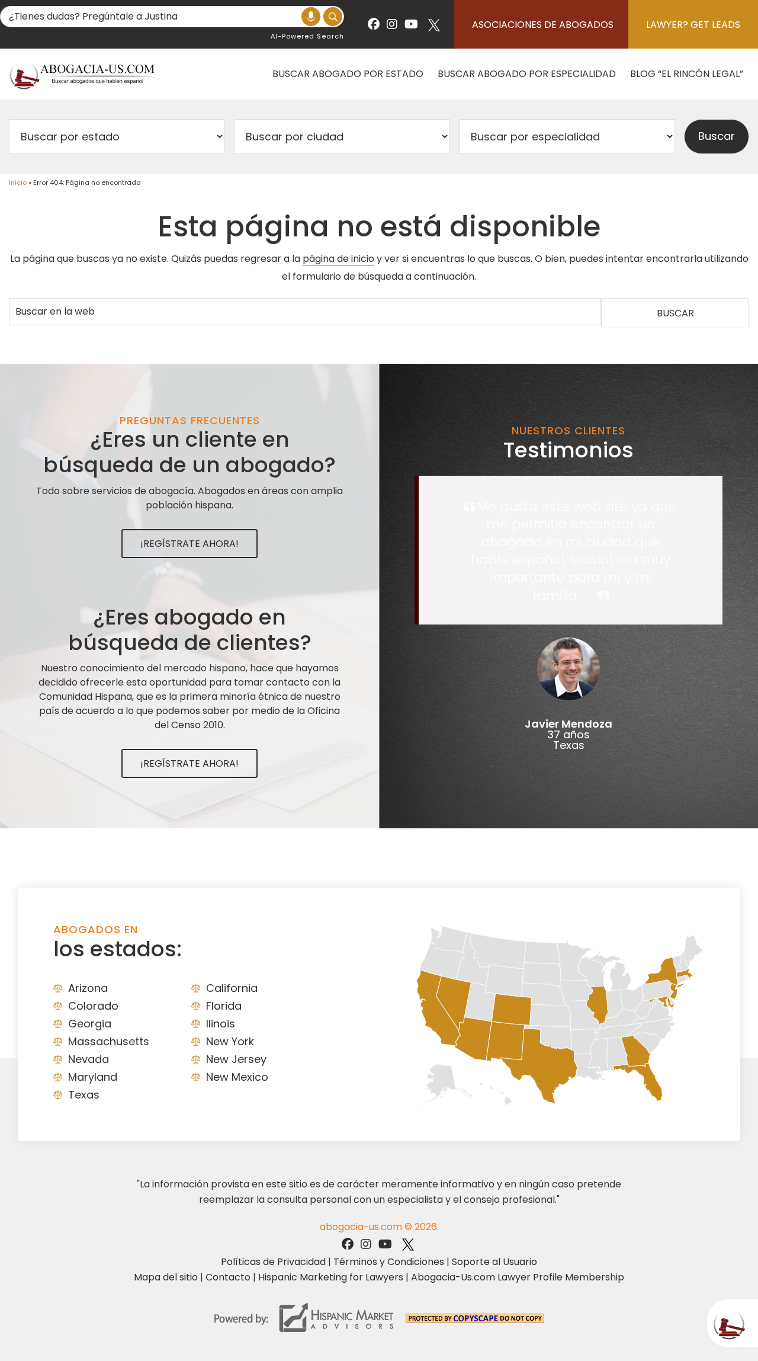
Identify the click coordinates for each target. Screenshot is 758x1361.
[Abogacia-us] (83, 74)
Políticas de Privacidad (273, 1262)
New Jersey (236, 1059)
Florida (224, 1005)
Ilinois (220, 1023)
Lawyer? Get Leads (693, 24)
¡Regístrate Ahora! (189, 543)
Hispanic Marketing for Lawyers (330, 1277)
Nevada (88, 1059)
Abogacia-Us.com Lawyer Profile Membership (517, 1277)
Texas (83, 1094)
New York (230, 1041)
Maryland (92, 1076)
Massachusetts (108, 1041)
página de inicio (338, 258)
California (232, 988)
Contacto (227, 1277)
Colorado (93, 1005)
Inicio (18, 182)
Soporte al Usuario (494, 1262)
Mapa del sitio (166, 1277)
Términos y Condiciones (388, 1262)
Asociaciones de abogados (543, 24)
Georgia (89, 1023)
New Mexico (237, 1076)
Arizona (88, 988)
